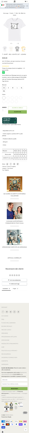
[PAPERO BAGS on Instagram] (15, 311)
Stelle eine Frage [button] (15, 283)
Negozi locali (6, 329)
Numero (4, 107)
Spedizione (5, 340)
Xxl (4, 91)
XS (4, 87)
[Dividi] (7, 164)
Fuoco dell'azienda (8, 323)
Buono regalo (6, 326)
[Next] (17, 43)
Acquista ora (17, 111)
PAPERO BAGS (9, 415)
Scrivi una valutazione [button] (15, 280)
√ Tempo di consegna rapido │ (9, 391)
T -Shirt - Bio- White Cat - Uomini (14, 54)
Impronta (4, 364)
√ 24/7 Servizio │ (20, 399)
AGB (2, 347)
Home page (5, 13)
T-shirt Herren (10, 168)
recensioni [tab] (5, 288)
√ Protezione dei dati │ (15, 393)
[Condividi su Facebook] (10, 164)
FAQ (2, 319)
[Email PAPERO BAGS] (18, 311)
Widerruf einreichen (9, 357)
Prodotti (11, 13)
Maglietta (7, 170)
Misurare (4, 84)
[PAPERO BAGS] (14, 1)
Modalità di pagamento (9, 343)
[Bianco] (14, 29)
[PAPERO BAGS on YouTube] (7, 311)
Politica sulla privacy (9, 350)
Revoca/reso (6, 354)
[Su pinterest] (14, 164)
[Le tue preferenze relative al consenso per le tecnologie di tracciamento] (2, 431)
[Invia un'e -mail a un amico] (17, 164)
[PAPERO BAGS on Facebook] (3, 311)
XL (21, 87)
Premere (4, 333)
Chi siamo (4, 316)
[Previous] (11, 43)
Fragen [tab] (14, 288)
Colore (3, 94)
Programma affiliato (9, 336)
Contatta (4, 361)
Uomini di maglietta (11, 166)
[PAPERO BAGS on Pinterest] (11, 311)
